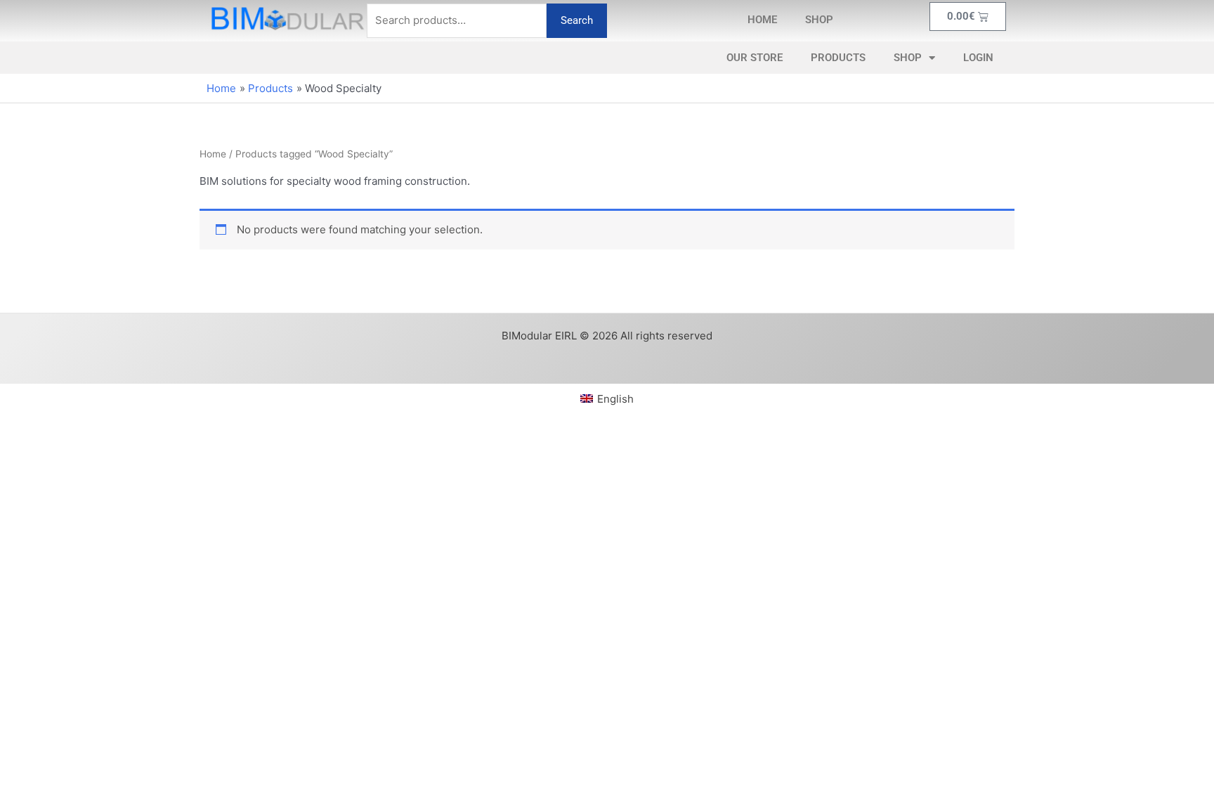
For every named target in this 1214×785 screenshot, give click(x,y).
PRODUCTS (838, 57)
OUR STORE (754, 57)
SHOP (819, 19)
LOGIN (978, 57)
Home (213, 154)
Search (577, 20)
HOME (762, 19)
